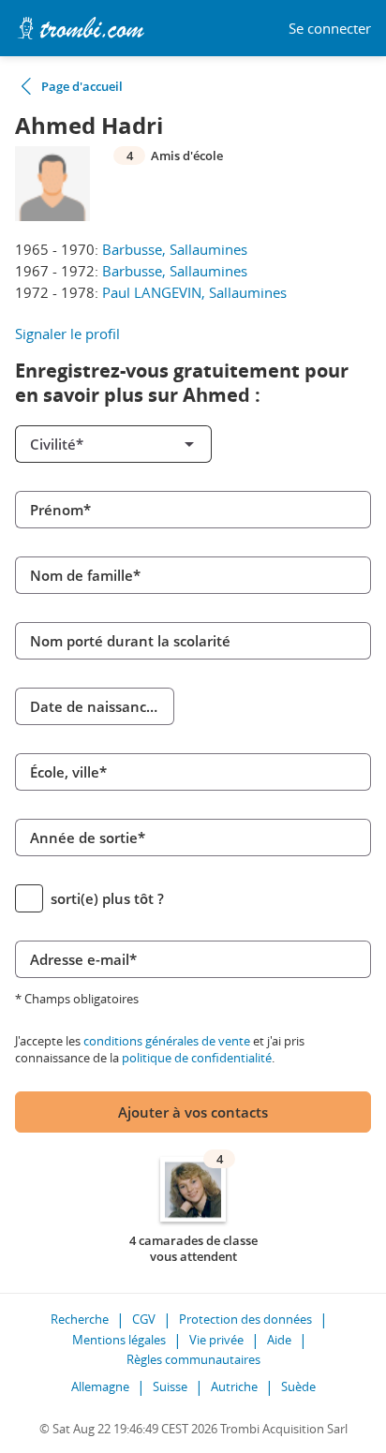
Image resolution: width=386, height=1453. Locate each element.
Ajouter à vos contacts (193, 1112)
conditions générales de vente (166, 1040)
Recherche (80, 1319)
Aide (279, 1339)
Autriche (234, 1386)
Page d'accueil (82, 86)
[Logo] (80, 28)
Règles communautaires (193, 1359)
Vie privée (216, 1339)
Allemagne (100, 1386)
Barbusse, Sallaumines (174, 249)
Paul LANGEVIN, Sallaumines (194, 292)
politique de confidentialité (197, 1057)
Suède (298, 1386)
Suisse (170, 1386)
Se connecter (330, 29)
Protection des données (245, 1319)
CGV (144, 1319)
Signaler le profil (67, 333)
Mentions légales (119, 1339)
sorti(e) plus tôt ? (107, 898)
